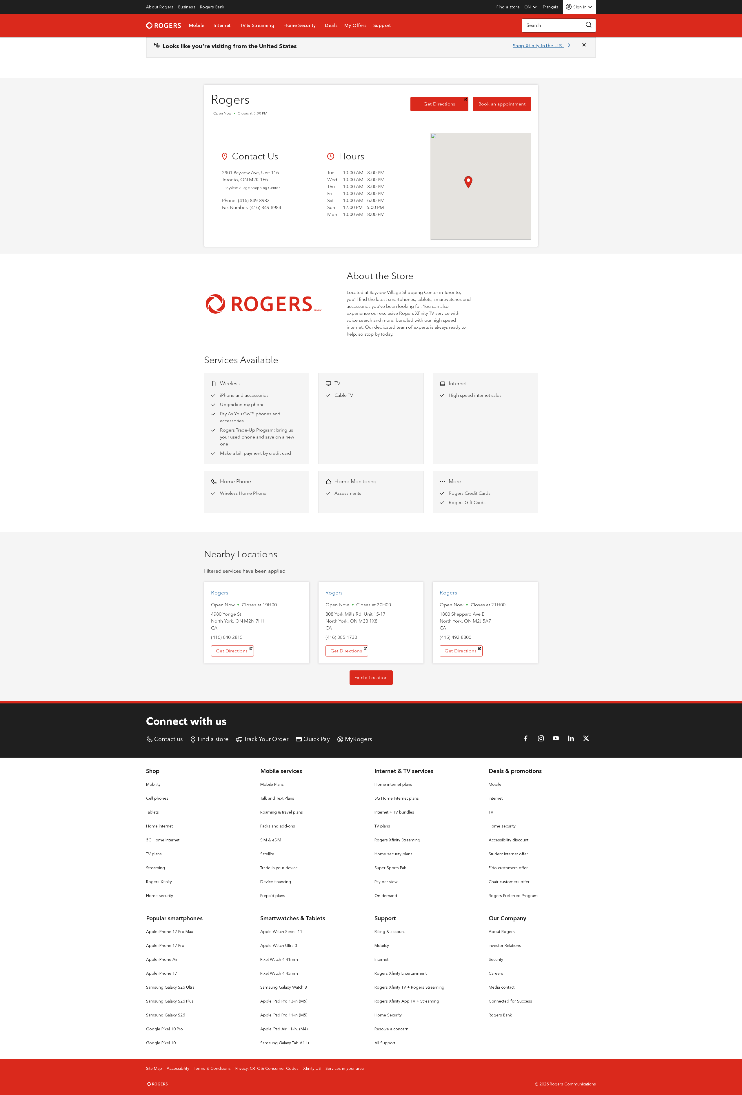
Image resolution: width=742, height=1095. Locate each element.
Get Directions (445, 104)
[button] (530, 7)
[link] (160, 7)
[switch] (551, 7)
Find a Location (371, 677)
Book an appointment (505, 104)
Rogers (219, 593)
